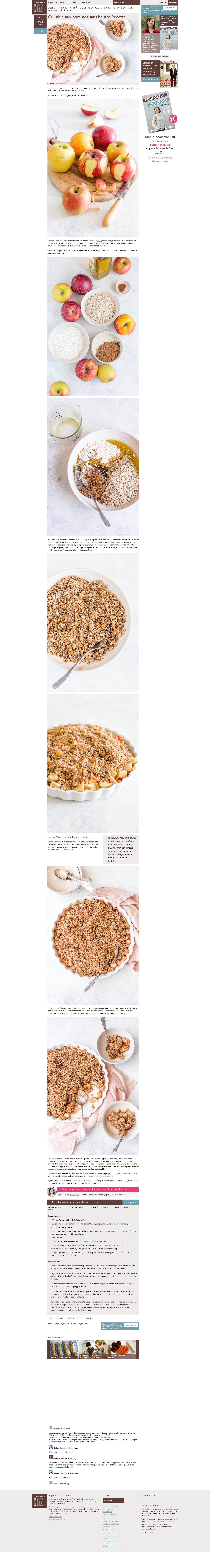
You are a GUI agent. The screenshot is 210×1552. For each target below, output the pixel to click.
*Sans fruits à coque (73, 7)
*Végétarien (65, 10)
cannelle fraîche (89, 1241)
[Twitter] (145, 2)
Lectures (105, 1547)
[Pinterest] (148, 2)
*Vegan (52, 10)
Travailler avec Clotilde (57, 1519)
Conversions (107, 1541)
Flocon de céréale (71, 1324)
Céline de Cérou (60, 83)
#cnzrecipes (74, 1194)
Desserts (53, 7)
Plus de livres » (150, 79)
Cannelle (58, 1324)
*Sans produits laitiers (117, 7)
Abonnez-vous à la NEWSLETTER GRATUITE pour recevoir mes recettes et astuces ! (119, 1326)
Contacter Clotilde (55, 1517)
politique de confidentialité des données (160, 1521)
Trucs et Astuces (108, 1533)
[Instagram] (152, 2)
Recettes (64, 2)
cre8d (151, 1532)
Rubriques (85, 2)
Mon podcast (107, 1512)
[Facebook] (141, 2)
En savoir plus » (65, 1513)
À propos (52, 2)
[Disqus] (93, 1392)
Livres (74, 2)
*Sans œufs (95, 7)
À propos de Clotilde (110, 1506)
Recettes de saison (109, 1526)
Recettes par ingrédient (111, 1524)
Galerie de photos (109, 1529)
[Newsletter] (156, 2)
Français (173, 2)
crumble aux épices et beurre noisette (98, 1176)
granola (99, 241)
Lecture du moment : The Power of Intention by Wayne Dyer (150, 68)
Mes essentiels (108, 1509)
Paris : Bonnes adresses (111, 1536)
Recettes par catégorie (110, 1521)
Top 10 (105, 1518)
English (163, 2)
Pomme (84, 1324)
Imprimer (132, 1202)
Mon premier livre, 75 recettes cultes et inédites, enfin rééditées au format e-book (169, 20)
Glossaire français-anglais (111, 1544)
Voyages (105, 1539)
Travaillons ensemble (110, 1514)
